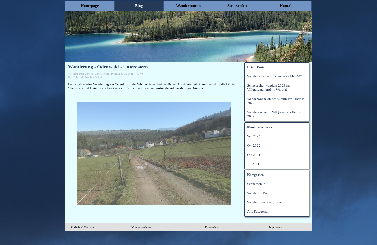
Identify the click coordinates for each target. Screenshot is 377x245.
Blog (139, 6)
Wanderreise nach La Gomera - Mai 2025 (275, 76)
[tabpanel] (91, 227)
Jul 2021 (253, 164)
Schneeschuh (256, 184)
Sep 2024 (253, 136)
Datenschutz (212, 227)
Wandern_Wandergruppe (264, 202)
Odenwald (79, 77)
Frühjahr (99, 77)
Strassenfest (237, 6)
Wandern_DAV (257, 193)
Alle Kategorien (258, 211)
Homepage (90, 6)
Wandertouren (188, 6)
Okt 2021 (253, 155)
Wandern (89, 77)
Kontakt (287, 6)
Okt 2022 (253, 145)
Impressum (275, 227)
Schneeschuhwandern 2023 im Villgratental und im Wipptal (268, 87)
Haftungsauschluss (140, 227)
